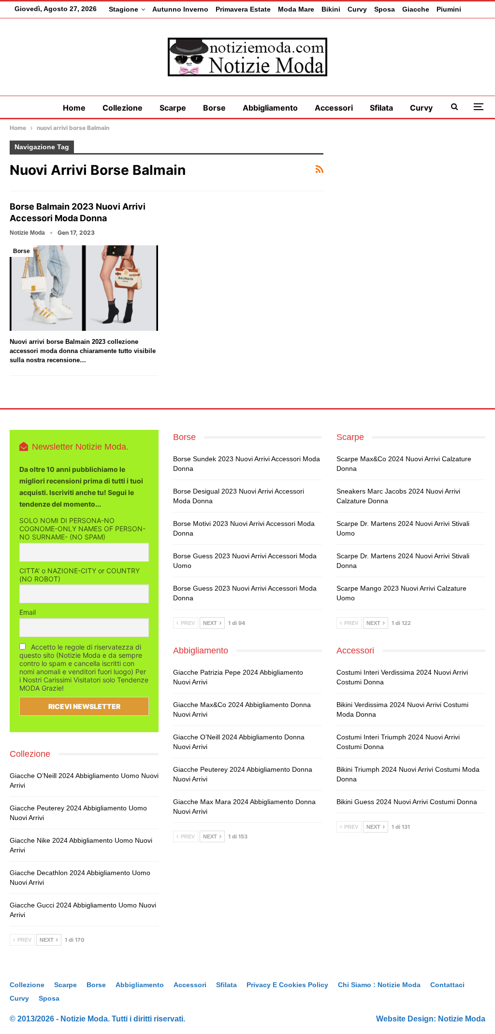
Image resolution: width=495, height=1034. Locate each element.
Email (27, 612)
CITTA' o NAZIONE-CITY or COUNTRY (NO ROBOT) (79, 575)
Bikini (330, 9)
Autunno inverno (180, 9)
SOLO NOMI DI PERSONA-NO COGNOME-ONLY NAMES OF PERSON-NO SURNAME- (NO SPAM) (82, 528)
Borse (214, 108)
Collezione (122, 108)
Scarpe (173, 108)
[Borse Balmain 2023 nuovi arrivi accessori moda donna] (84, 288)
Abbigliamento (270, 108)
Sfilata (381, 108)
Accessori (334, 108)
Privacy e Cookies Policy (287, 985)
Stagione (123, 9)
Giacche (415, 9)
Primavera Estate (243, 9)
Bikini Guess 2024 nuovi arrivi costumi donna (406, 802)
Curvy (357, 9)
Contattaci (447, 985)
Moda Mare (296, 9)
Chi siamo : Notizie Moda (379, 985)
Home (74, 108)
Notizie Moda (461, 1019)
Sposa (384, 9)
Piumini (449, 9)
